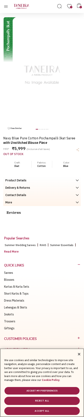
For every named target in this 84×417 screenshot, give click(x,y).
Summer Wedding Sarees (20, 245)
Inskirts (9, 314)
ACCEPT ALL (42, 410)
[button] (37, 129)
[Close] (79, 354)
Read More (11, 251)
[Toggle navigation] (7, 6)
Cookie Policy (51, 380)
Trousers (9, 321)
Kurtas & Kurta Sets (16, 286)
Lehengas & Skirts (15, 307)
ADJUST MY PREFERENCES (42, 390)
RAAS (43, 245)
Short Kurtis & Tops (16, 293)
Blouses (9, 280)
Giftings (9, 328)
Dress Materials (14, 300)
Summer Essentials (61, 245)
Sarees (8, 273)
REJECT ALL (42, 400)
